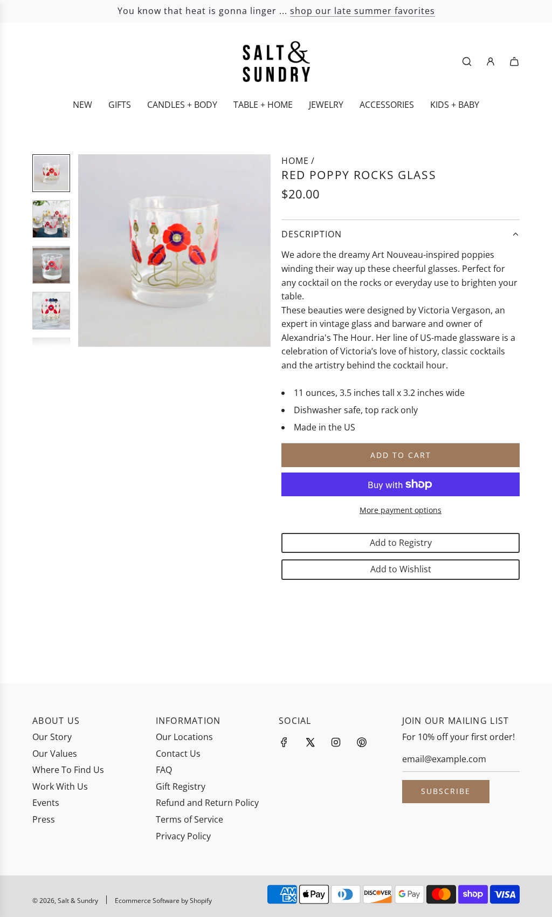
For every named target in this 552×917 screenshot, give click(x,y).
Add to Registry (401, 543)
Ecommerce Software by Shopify (163, 900)
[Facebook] (284, 742)
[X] (310, 742)
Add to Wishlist (400, 569)
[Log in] (490, 61)
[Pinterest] (362, 742)
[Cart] (514, 61)
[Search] (467, 61)
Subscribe (446, 791)
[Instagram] (336, 742)
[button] (92, 250)
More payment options (400, 510)
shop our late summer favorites (362, 11)
